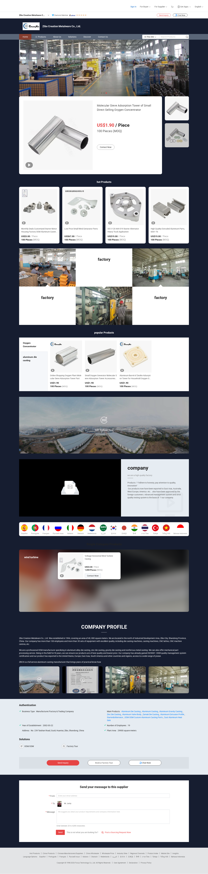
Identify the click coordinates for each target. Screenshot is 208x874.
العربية (114, 856)
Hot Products (35, 853)
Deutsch (94, 856)
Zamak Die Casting (151, 714)
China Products (49, 853)
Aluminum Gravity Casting (170, 711)
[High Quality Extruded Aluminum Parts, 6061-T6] (169, 207)
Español (42, 856)
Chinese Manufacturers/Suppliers (70, 853)
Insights (175, 853)
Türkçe (154, 856)
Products (42, 36)
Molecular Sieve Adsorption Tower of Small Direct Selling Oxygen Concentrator (124, 108)
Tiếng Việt (164, 856)
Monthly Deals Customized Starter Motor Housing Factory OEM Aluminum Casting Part (39, 230)
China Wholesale (92, 853)
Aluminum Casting (150, 711)
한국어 (122, 856)
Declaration (133, 863)
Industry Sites (122, 853)
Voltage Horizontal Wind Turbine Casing (99, 557)
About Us (57, 36)
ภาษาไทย (145, 856)
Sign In (133, 6)
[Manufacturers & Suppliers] (21, 5)
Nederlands (105, 856)
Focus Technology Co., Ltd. (85, 863)
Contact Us (103, 36)
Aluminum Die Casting (131, 711)
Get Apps (184, 6)
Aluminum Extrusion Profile (172, 714)
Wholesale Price (108, 853)
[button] (101, 93)
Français (62, 856)
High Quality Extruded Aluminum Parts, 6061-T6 (168, 230)
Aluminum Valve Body (131, 714)
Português (52, 856)
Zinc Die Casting (114, 714)
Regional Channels (137, 853)
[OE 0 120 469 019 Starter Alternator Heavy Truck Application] (126, 207)
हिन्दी (137, 856)
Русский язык (74, 856)
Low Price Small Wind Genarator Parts (81, 228)
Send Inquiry (164, 15)
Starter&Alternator (115, 717)
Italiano (85, 856)
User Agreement (120, 863)
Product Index (153, 853)
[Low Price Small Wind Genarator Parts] (82, 207)
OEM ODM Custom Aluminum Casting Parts (144, 717)
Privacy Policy (146, 863)
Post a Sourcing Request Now (116, 832)
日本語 (130, 856)
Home (25, 36)
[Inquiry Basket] (172, 6)
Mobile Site (165, 853)
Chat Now (181, 15)
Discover (87, 36)
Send (60, 832)
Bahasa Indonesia (178, 856)
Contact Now (105, 147)
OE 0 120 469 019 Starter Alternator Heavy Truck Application (123, 230)
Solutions (72, 36)
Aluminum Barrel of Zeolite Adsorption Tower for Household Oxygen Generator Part (135, 378)
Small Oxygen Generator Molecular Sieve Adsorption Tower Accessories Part (101, 378)
